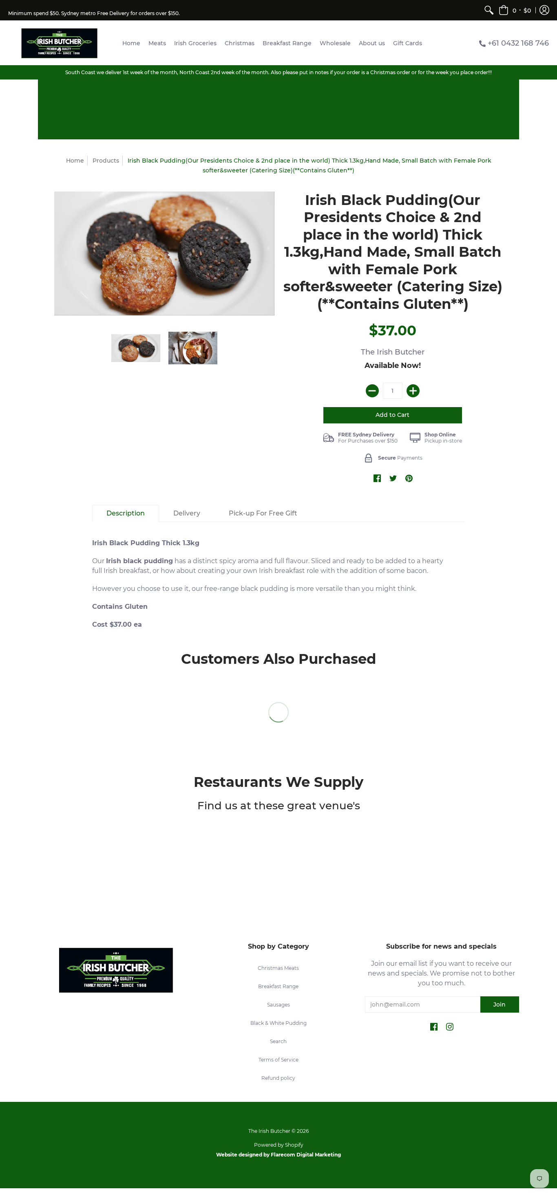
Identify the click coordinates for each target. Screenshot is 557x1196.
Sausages (278, 1005)
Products (106, 160)
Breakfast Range (278, 986)
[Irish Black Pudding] (164, 253)
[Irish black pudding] (192, 348)
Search (278, 1041)
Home (75, 160)
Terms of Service (278, 1060)
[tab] (125, 513)
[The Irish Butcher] (59, 43)
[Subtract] (372, 390)
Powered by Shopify (278, 1145)
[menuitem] (489, 10)
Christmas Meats (278, 968)
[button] (514, 10)
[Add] (413, 390)
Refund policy (278, 1078)
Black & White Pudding (278, 1023)
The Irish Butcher (392, 352)
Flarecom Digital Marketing (306, 1155)
